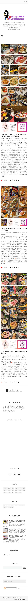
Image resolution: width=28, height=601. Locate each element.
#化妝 (24, 488)
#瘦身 (24, 490)
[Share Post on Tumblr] (18, 180)
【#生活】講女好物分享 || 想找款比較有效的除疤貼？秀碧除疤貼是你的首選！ (17, 521)
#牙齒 (20, 490)
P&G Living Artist (7, 505)
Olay (18, 505)
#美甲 (20, 492)
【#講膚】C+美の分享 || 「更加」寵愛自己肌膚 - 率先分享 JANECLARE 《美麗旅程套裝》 (17, 537)
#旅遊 (13, 492)
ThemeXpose (22, 599)
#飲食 (13, 488)
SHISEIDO (22, 505)
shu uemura (10, 507)
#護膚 (5, 488)
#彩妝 (5, 492)
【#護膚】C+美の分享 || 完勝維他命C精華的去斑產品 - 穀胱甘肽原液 (17, 529)
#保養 (9, 490)
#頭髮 (5, 490)
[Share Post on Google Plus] (14, 180)
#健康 (16, 488)
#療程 (9, 488)
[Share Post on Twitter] (10, 180)
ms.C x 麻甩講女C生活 (16, 597)
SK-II (5, 507)
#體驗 (13, 490)
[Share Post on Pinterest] (12, 180)
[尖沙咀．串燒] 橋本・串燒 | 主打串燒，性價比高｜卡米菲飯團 (14, 229)
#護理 (16, 492)
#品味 (9, 492)
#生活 (20, 488)
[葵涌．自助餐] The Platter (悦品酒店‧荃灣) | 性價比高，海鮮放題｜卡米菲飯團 (14, 135)
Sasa (14, 505)
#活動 (16, 490)
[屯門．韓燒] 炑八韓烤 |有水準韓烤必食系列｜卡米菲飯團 (14, 352)
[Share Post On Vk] (16, 180)
